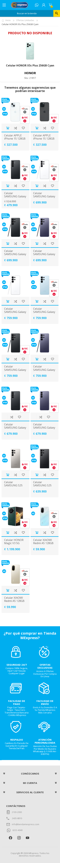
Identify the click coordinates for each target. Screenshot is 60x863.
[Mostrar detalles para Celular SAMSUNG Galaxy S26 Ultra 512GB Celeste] (44, 284)
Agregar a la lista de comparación (15, 128)
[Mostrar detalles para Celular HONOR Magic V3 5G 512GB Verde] (16, 515)
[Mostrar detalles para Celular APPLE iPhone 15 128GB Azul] (16, 111)
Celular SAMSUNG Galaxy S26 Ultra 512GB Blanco (15, 313)
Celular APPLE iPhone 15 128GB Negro (43, 139)
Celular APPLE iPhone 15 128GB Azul (15, 139)
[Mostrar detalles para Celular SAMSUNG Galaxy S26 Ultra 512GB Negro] (16, 342)
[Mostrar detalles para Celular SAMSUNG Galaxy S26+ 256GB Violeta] (44, 399)
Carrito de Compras (50, 5)
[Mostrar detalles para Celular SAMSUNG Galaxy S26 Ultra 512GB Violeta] (44, 342)
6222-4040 (17, 830)
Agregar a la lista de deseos (23, 128)
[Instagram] (19, 838)
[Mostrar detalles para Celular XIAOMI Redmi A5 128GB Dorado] (16, 573)
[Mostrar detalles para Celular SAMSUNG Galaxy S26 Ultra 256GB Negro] (16, 226)
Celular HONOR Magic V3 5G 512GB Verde (14, 543)
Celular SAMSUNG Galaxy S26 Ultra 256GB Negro (15, 255)
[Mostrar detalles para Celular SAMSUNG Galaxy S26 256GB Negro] (16, 168)
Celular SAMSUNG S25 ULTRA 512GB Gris (13, 487)
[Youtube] (27, 838)
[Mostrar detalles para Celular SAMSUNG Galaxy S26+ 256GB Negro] (16, 399)
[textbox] (26, 13)
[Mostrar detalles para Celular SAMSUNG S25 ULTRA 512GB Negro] (44, 457)
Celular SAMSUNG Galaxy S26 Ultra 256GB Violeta (44, 255)
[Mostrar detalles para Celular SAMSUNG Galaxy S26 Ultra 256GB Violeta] (44, 226)
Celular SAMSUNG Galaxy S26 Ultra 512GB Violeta (44, 371)
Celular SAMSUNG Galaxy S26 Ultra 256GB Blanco (44, 198)
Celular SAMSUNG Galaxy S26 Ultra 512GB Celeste (44, 313)
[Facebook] (10, 838)
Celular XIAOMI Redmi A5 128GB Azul (43, 543)
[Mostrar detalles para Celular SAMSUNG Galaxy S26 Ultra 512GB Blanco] (16, 284)
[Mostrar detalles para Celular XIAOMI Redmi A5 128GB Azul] (44, 515)
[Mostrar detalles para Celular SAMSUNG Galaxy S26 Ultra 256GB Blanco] (44, 168)
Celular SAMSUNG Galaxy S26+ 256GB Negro (15, 429)
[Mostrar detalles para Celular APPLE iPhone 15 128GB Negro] (44, 111)
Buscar (56, 13)
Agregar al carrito (8, 128)
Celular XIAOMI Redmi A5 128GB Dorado (14, 601)
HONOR (30, 73)
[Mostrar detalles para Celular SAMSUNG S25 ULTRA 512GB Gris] (16, 457)
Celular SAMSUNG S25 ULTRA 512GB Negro (42, 487)
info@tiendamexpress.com (25, 824)
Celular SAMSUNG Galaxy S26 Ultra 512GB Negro (15, 371)
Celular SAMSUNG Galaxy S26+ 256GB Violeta (44, 429)
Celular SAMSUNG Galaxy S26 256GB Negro (15, 196)
